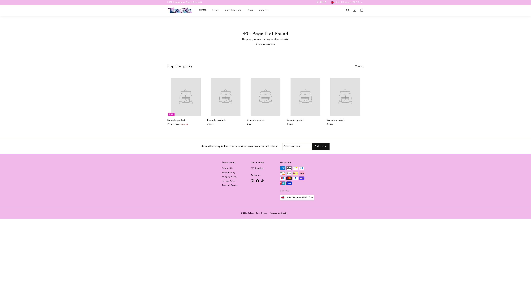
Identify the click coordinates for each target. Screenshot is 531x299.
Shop (215, 10)
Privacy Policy (228, 181)
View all (359, 66)
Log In (264, 10)
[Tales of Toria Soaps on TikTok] (262, 180)
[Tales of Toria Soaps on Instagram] (252, 180)
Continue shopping (265, 44)
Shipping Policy (229, 177)
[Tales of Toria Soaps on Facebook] (257, 180)
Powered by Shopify (279, 213)
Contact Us (233, 10)
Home (203, 10)
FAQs (250, 10)
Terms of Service (230, 185)
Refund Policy (228, 173)
